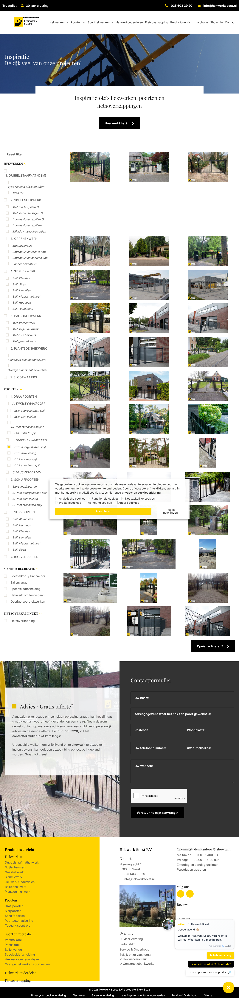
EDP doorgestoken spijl (29, 410)
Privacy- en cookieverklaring (48, 995)
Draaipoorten (14, 906)
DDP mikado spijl (25, 459)
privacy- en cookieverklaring (141, 492)
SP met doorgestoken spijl (29, 493)
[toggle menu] (7, 21)
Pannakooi (12, 945)
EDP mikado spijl (25, 433)
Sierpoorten (13, 911)
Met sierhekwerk (23, 323)
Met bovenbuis (22, 245)
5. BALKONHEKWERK (25, 316)
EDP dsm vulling (25, 416)
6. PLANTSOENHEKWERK (28, 348)
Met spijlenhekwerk (25, 329)
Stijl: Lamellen (21, 290)
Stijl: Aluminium (22, 308)
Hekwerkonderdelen (129, 22)
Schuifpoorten (15, 916)
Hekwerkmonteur (135, 959)
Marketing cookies (100, 502)
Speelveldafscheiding (25, 589)
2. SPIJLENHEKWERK (25, 200)
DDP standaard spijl (27, 465)
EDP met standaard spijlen (26, 427)
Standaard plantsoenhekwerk (26, 360)
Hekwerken (57, 22)
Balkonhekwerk (15, 887)
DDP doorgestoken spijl (30, 447)
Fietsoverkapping (156, 22)
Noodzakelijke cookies (140, 498)
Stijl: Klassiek (21, 278)
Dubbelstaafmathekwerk (22, 862)
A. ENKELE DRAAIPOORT (28, 403)
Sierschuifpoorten (24, 486)
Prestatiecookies (70, 502)
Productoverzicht (181, 22)
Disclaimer (78, 995)
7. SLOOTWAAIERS (23, 377)
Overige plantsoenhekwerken (26, 370)
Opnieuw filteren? (210, 646)
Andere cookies (128, 502)
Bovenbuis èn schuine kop (29, 258)
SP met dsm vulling (25, 498)
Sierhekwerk (13, 877)
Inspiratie (202, 22)
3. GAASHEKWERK (23, 239)
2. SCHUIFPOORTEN (24, 479)
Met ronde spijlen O (25, 207)
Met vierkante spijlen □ (27, 213)
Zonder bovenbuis (24, 264)
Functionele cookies (105, 498)
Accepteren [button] (103, 511)
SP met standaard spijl (27, 505)
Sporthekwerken (99, 22)
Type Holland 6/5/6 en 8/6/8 (25, 187)
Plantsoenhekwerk (17, 891)
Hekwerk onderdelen (21, 973)
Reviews (183, 904)
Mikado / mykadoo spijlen (29, 231)
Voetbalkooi (13, 940)
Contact (230, 22)
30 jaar (31, 5)
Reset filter (14, 154)
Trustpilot (9, 5)
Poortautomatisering (19, 920)
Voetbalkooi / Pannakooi (27, 576)
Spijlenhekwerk (15, 867)
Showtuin (216, 22)
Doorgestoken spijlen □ (27, 225)
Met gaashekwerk (24, 341)
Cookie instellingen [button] (170, 511)
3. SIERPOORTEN (22, 512)
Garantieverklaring (102, 995)
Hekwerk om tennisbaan (27, 595)
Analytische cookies (72, 498)
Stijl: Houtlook (21, 302)
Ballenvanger (19, 582)
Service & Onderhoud (134, 949)
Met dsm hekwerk (24, 335)
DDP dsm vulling (25, 453)
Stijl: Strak (19, 284)
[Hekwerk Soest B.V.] (26, 22)
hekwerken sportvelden (33, 964)
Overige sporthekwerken (27, 601)
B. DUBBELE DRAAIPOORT (29, 440)
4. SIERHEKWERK (22, 271)
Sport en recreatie (18, 934)
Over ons (126, 933)
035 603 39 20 (181, 5)
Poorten (76, 22)
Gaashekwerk (14, 872)
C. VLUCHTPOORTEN (26, 472)
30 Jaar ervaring (131, 939)
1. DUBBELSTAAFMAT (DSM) (26, 175)
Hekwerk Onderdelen (20, 882)
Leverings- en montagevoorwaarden (142, 995)
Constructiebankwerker (139, 963)
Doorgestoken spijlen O (28, 219)
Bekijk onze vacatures (135, 954)
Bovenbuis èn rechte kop (29, 252)
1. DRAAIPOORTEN (23, 396)
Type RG (18, 193)
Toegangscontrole (17, 925)
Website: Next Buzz (138, 989)
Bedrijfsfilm (127, 944)
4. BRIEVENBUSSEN (24, 557)
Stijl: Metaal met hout (26, 296)
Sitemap (209, 995)
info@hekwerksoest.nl (220, 5)
